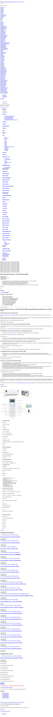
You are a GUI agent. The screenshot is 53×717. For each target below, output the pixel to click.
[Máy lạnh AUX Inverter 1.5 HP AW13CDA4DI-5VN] (12, 623)
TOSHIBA (6, 150)
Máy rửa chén (5, 237)
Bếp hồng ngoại (5, 199)
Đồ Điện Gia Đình (5, 168)
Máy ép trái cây (5, 225)
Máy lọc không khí (6, 177)
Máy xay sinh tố (5, 218)
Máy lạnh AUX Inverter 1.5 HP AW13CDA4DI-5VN (11, 625)
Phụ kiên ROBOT (8, 167)
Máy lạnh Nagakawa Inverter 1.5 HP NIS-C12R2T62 (11, 607)
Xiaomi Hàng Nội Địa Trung (9, 146)
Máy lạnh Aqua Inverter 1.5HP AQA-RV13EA (10, 536)
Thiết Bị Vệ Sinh (6, 248)
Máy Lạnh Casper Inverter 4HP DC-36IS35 (9, 572)
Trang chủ (4, 258)
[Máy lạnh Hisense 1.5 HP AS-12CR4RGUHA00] (11, 558)
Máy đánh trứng (7, 243)
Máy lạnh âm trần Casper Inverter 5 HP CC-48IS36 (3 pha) (13, 583)
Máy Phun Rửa (5, 188)
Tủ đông (4, 121)
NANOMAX (7, 158)
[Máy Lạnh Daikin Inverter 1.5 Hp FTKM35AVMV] (9, 599)
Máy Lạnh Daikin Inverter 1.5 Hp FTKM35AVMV (11, 601)
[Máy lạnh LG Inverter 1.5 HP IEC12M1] (10, 546)
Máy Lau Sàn (5, 184)
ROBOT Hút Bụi (6, 165)
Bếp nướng (4, 203)
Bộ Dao (6, 244)
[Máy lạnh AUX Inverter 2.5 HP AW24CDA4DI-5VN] (12, 611)
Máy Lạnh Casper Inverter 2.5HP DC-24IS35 (10, 578)
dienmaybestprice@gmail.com (8, 687)
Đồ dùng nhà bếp (5, 192)
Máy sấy (4, 154)
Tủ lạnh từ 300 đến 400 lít (9, 117)
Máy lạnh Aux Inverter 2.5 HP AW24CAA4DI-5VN (11, 636)
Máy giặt (4, 152)
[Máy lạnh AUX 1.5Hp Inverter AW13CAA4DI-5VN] (12, 640)
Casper (6, 142)
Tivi (3, 135)
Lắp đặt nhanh (4, 96)
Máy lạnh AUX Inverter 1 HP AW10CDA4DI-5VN (11, 631)
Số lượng (1, 286)
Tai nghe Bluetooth (8, 159)
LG (5, 140)
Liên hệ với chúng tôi (5, 254)
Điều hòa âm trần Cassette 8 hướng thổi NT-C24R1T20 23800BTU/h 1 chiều (16, 595)
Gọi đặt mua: (4, 292)
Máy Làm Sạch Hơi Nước (7, 186)
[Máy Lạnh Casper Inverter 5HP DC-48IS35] (10, 564)
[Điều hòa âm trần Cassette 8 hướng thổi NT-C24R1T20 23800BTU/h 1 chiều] (16, 593)
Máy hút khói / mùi (6, 231)
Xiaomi (6, 145)
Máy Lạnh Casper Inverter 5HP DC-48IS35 (9, 566)
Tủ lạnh (4, 114)
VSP (5, 137)
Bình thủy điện (5, 222)
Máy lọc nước (5, 175)
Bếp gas (4, 201)
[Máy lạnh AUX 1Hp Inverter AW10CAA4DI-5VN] (11, 646)
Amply (6, 161)
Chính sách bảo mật (5, 253)
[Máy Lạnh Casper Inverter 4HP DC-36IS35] (10, 570)
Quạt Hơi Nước (5, 126)
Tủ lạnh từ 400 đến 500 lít (9, 118)
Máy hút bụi (5, 181)
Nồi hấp (4, 210)
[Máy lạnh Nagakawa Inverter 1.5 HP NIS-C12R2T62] (12, 605)
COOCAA (6, 148)
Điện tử (3, 132)
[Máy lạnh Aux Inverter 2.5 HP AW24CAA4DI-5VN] (12, 634)
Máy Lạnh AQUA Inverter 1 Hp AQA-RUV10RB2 (26, 382)
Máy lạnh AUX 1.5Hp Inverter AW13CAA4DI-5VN (11, 642)
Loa (5, 160)
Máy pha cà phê (5, 233)
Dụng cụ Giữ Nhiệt (6, 250)
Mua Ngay (2, 290)
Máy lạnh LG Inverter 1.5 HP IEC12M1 (9, 548)
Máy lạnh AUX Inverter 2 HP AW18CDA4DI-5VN (11, 619)
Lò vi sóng (4, 208)
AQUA (6, 144)
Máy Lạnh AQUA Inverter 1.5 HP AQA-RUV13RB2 (11, 657)
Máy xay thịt (5, 229)
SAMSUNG (7, 138)
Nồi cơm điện (5, 216)
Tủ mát (4, 123)
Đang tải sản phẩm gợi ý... (4, 93)
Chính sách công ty (5, 693)
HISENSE (6, 149)
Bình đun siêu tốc (6, 220)
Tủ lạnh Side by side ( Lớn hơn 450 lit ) (11, 119)
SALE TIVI (4, 252)
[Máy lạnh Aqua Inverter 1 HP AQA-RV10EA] (10, 540)
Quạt (3, 130)
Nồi (5, 241)
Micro (6, 163)
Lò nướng (4, 206)
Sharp (5, 143)
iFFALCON (7, 147)
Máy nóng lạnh (5, 173)
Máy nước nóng (5, 179)
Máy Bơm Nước (5, 190)
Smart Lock (5, 171)
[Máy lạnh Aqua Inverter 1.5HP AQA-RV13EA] (11, 534)
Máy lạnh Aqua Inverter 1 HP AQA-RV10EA (10, 542)
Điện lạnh (4, 108)
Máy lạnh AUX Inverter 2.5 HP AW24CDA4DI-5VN (11, 613)
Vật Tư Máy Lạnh (5, 256)
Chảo (5, 242)
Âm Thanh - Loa (6, 156)
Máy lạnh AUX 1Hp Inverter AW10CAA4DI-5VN (11, 648)
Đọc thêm (2, 384)
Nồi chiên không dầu (6, 195)
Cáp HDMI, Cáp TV (8, 162)
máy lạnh (17, 326)
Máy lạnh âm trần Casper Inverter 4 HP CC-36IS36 (11, 589)
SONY (6, 139)
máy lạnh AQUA (14, 332)
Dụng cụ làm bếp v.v (6, 239)
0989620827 (2, 98)
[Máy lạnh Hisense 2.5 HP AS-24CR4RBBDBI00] (11, 552)
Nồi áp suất (4, 212)
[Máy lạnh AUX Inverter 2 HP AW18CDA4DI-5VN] (11, 617)
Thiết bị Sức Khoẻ (5, 255)
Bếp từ (3, 197)
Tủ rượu (4, 128)
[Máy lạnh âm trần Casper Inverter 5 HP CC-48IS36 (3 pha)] (13, 581)
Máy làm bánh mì (6, 235)
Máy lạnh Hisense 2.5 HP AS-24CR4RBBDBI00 (10, 554)
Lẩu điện (4, 214)
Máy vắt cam (5, 227)
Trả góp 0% (4, 95)
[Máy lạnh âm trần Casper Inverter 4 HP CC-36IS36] (11, 587)
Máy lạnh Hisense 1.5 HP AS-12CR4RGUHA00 (10, 560)
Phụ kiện (3, 245)
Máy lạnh (4, 111)
